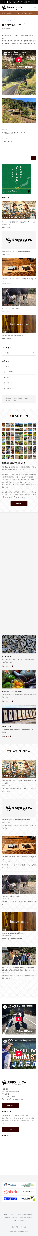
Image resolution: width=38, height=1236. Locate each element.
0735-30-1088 (10, 1096)
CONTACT (10, 1105)
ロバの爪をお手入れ (8, 141)
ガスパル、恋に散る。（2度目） (12, 308)
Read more (5, 736)
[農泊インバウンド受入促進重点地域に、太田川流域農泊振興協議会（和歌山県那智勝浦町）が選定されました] (19, 956)
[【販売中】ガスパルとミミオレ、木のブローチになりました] (19, 267)
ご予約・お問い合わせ (25, 2)
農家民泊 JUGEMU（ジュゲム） (21, 1231)
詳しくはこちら (6, 666)
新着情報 (7, 1217)
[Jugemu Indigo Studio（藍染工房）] (19, 324)
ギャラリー (7, 377)
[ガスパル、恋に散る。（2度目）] (19, 297)
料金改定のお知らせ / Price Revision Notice (16, 251)
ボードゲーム (8, 383)
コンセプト (12, 1214)
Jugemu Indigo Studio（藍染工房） (13, 335)
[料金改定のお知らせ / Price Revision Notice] (19, 240)
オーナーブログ (6, 20)
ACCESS (10, 1129)
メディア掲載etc (9, 388)
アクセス (14, 1217)
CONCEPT (19, 503)
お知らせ (6, 366)
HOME (5, 1214)
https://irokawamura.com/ (14, 1099)
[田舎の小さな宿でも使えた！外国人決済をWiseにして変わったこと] (19, 210)
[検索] (33, 158)
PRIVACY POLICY (19, 1221)
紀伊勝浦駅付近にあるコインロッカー (14, 133)
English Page (12, 2)
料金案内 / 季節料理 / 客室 (25, 1214)
